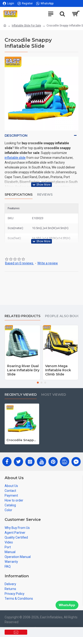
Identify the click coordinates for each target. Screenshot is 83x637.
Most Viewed (53, 395)
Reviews (45, 195)
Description (16, 135)
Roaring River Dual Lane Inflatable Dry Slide (23, 370)
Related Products (22, 316)
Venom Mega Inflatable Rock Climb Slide (58, 370)
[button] (38, 382)
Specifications (19, 195)
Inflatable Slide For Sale (26, 25)
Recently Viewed (21, 395)
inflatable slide (15, 157)
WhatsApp (67, 605)
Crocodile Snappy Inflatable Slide (21, 440)
